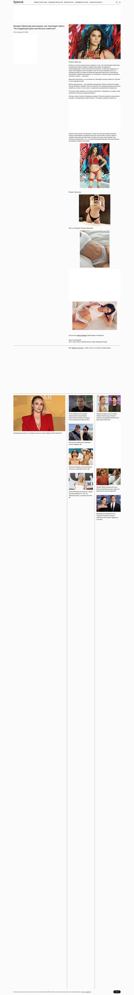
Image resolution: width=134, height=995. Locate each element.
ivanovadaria (77, 340)
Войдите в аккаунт (78, 348)
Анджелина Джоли (96, 2)
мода (93, 342)
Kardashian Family (101, 342)
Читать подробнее (86, 992)
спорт (74, 342)
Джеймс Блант (69, 2)
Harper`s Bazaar (82, 335)
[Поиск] (117, 2)
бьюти (79, 342)
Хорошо (117, 992)
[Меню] (120, 2)
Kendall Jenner (86, 342)
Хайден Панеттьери (40, 2)
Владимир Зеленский (56, 2)
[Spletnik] (18, 2)
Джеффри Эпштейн (81, 2)
